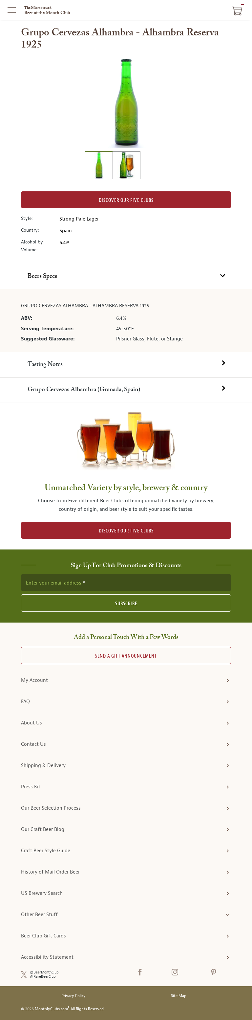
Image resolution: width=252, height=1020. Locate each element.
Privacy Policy (73, 995)
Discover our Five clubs (126, 200)
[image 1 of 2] (99, 166)
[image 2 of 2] (126, 166)
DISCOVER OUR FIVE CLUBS (126, 531)
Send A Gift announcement (126, 656)
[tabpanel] (126, 321)
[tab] (126, 276)
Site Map (178, 995)
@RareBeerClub (43, 976)
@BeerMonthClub (44, 972)
